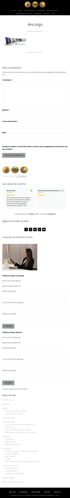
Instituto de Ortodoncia (35, 4)
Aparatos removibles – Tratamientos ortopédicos (21, 451)
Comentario (7, 80)
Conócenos (6, 404)
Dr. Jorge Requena (8, 417)
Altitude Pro (27, 495)
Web (4, 132)
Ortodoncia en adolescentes (14, 473)
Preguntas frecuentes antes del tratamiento (20, 424)
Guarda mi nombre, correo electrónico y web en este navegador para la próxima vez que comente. (35, 147)
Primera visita (9, 427)
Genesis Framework (39, 495)
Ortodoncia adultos (11, 468)
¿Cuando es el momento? (10, 465)
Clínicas (4, 408)
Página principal (7, 399)
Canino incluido (10, 456)
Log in (57, 495)
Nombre (6, 110)
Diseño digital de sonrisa (13, 444)
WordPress (50, 495)
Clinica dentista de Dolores (14, 413)
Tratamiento (6, 448)
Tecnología (6, 436)
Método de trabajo (8, 422)
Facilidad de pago (8, 477)
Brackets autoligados (12, 453)
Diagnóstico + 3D (10, 441)
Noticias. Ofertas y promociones (13, 482)
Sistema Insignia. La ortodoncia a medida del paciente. (23, 461)
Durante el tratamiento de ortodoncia (17, 429)
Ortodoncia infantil (11, 470)
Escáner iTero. (9, 439)
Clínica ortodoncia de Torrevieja (15, 411)
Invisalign (8, 458)
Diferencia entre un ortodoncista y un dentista (20, 432)
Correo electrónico (10, 121)
